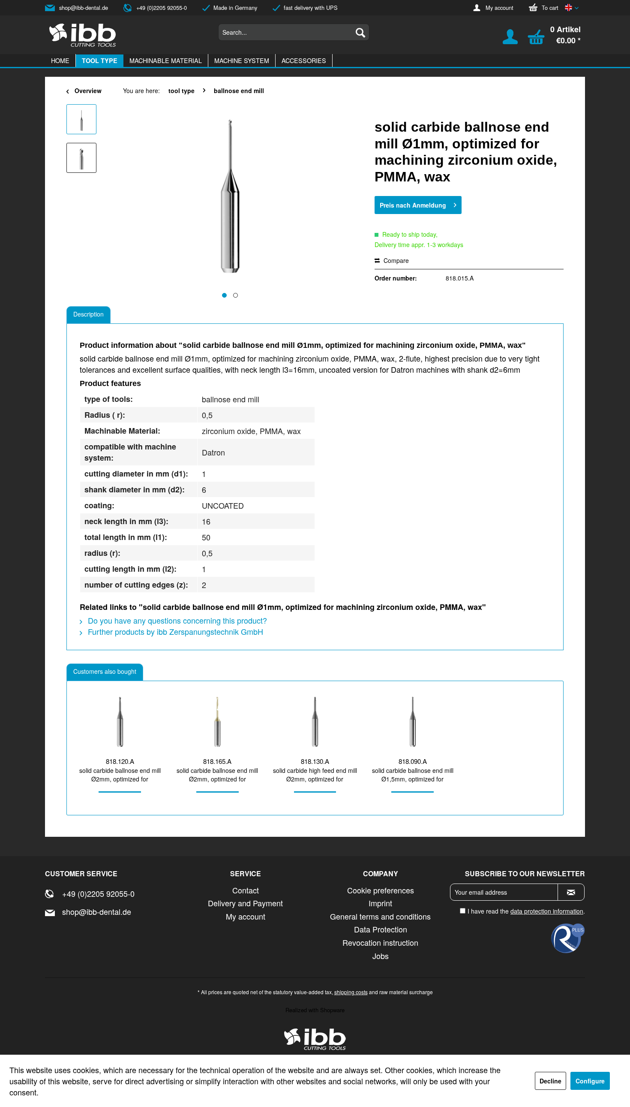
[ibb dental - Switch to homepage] (82, 35)
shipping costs (351, 991)
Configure (590, 1081)
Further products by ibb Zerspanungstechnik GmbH (174, 631)
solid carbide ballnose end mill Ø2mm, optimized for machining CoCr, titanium (120, 774)
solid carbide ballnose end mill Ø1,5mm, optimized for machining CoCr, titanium (412, 774)
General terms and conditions (380, 916)
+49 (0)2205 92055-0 (161, 7)
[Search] (360, 32)
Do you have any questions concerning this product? (176, 620)
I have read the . (526, 911)
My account (499, 7)
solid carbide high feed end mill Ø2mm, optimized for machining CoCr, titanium (315, 774)
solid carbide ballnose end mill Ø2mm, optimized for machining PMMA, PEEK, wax (217, 774)
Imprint (380, 902)
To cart (550, 7)
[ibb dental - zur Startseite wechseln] (315, 1039)
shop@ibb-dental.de (83, 7)
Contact (245, 890)
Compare (395, 260)
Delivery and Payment (245, 902)
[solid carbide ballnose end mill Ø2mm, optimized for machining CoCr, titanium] (120, 722)
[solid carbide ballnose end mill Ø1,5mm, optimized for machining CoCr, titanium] (412, 722)
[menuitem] (293, 32)
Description (88, 314)
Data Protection (380, 929)
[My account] (504, 41)
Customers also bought (104, 671)
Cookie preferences (380, 890)
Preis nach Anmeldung (413, 205)
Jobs (380, 955)
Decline (550, 1081)
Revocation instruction (380, 942)
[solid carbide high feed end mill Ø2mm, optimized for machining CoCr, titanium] (315, 722)
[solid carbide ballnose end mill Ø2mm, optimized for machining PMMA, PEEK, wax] (217, 722)
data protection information (546, 911)
